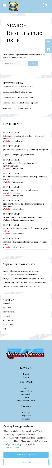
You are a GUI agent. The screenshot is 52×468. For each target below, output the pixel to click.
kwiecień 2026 (9, 320)
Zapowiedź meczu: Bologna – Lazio (18, 108)
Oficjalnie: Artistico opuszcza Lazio (18, 86)
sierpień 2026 (8, 303)
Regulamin (14, 447)
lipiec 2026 (7, 307)
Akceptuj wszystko (26, 454)
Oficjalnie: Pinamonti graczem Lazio (18, 97)
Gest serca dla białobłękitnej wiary (17, 92)
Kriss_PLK (7, 278)
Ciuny (5, 270)
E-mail (26, 374)
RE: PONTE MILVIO (11, 132)
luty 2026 (6, 328)
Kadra (26, 397)
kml (4, 274)
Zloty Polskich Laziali (26, 400)
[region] (26, 445)
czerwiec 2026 (9, 311)
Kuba (8, 141)
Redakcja (26, 412)
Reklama (26, 418)
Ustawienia (26, 462)
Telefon (26, 377)
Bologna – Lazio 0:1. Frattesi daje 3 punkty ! (21, 102)
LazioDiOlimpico (13, 154)
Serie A (26, 388)
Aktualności (26, 394)
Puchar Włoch (26, 391)
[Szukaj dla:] (15, 63)
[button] (4, 6)
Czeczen (6, 282)
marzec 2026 (8, 324)
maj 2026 (6, 316)
